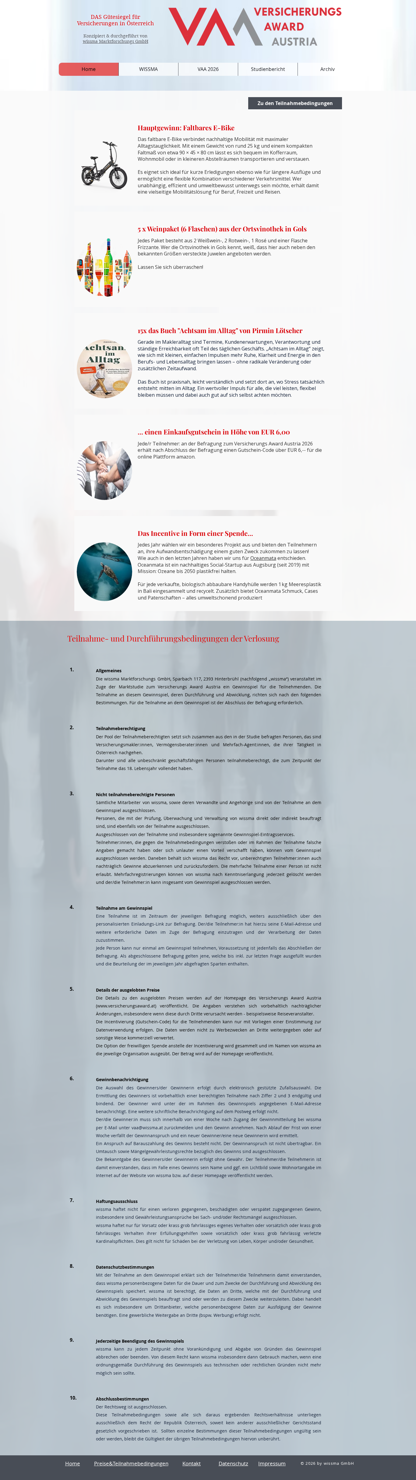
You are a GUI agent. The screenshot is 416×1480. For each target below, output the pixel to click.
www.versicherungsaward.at (126, 1006)
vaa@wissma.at (147, 1127)
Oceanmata (263, 558)
